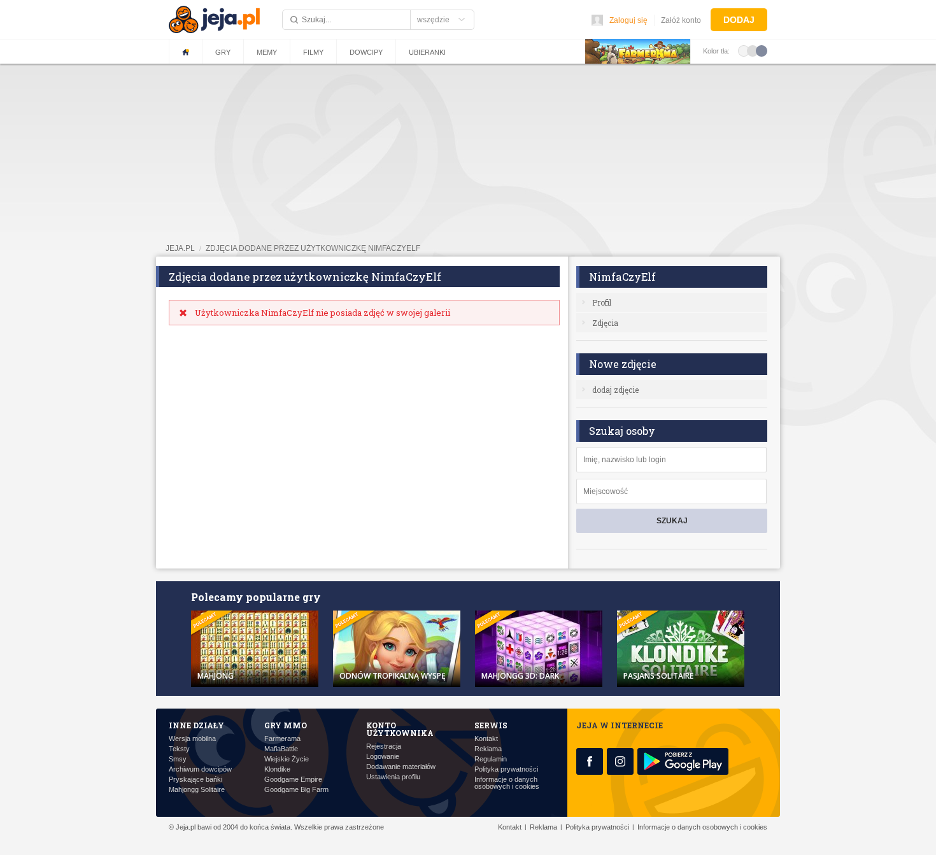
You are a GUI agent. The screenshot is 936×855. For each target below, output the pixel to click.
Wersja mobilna (192, 738)
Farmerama (282, 738)
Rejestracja (383, 746)
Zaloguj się (628, 20)
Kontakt (486, 738)
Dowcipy (366, 52)
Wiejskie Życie (286, 759)
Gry (222, 52)
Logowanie (382, 756)
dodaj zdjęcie (615, 390)
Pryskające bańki (195, 779)
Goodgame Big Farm (296, 789)
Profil (601, 302)
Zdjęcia (605, 323)
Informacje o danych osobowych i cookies (506, 783)
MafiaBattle (281, 749)
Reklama (488, 749)
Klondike (277, 769)
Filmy (313, 52)
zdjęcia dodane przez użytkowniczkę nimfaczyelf (313, 248)
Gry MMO (285, 725)
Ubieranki (427, 52)
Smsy (178, 759)
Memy (267, 52)
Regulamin (490, 759)
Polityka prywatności (506, 769)
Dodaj (739, 20)
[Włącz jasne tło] (743, 50)
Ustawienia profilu (393, 777)
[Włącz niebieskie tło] (761, 50)
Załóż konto (681, 20)
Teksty (179, 749)
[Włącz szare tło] (752, 50)
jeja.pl (180, 248)
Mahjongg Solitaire (197, 789)
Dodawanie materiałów (401, 766)
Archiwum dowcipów (200, 769)
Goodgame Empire (293, 779)
